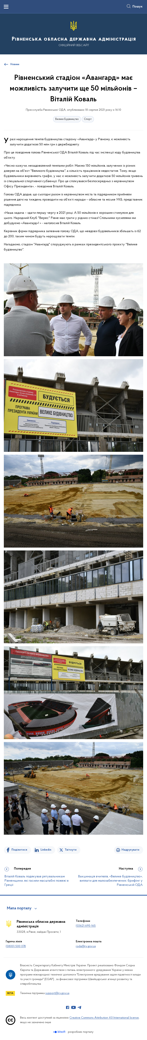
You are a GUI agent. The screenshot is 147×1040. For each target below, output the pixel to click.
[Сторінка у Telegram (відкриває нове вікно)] (79, 1007)
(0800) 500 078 (16, 946)
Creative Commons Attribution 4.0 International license (104, 1017)
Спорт (88, 119)
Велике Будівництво (67, 119)
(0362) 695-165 (86, 925)
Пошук (137, 6)
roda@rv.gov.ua (86, 946)
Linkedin (46, 849)
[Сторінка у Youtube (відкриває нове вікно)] (73, 1007)
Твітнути (71, 849)
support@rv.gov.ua (57, 993)
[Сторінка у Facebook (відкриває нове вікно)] (67, 1007)
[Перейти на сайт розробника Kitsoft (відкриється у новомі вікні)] (60, 1031)
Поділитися (19, 849)
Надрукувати (130, 849)
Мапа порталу (19, 908)
